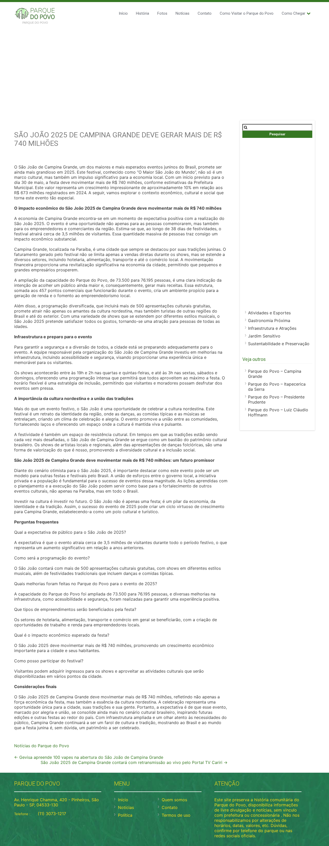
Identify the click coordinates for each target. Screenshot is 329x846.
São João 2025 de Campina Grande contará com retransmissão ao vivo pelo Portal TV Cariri (134, 762)
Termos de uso (176, 815)
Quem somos (174, 799)
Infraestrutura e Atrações (272, 328)
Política (125, 815)
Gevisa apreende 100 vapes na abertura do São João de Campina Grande (88, 757)
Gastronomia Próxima (269, 320)
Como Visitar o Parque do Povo (246, 13)
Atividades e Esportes (269, 312)
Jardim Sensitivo (264, 336)
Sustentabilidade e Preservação (278, 343)
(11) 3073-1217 (52, 813)
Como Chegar (293, 13)
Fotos (162, 13)
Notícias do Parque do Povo (41, 745)
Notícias (182, 13)
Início (123, 13)
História (142, 13)
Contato (205, 13)
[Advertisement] (164, 66)
